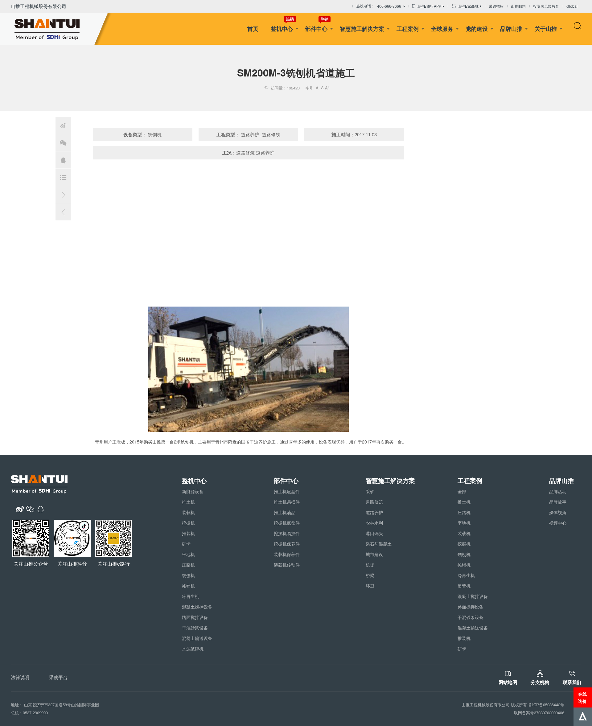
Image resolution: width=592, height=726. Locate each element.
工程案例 (408, 29)
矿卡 (186, 544)
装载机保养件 (287, 554)
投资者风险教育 (546, 6)
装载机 (188, 512)
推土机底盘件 (287, 491)
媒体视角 (557, 512)
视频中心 (557, 523)
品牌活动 (557, 491)
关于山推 (546, 29)
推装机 (188, 533)
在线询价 (582, 697)
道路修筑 (374, 502)
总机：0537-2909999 (29, 713)
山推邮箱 (518, 6)
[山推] (56, 29)
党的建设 (477, 29)
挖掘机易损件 (287, 533)
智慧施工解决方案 (362, 29)
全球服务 (442, 29)
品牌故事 (557, 502)
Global (572, 6)
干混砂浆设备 (195, 628)
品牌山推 (511, 29)
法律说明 (20, 677)
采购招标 (496, 6)
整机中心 (282, 29)
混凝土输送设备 (197, 638)
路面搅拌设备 (195, 617)
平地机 (188, 554)
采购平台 (58, 677)
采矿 (370, 491)
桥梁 (370, 575)
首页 (252, 29)
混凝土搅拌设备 (197, 607)
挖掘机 (188, 523)
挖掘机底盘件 (287, 523)
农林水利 (374, 523)
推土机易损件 (287, 502)
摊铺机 (188, 586)
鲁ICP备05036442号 (546, 704)
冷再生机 (190, 596)
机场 (370, 565)
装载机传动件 (287, 565)
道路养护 (374, 512)
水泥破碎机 (193, 649)
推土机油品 (284, 512)
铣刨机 (188, 575)
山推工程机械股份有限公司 (38, 6)
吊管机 (464, 586)
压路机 (188, 565)
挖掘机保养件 (287, 544)
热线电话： (378, 6)
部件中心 (316, 29)
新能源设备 (193, 491)
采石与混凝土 (379, 544)
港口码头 (374, 533)
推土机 (188, 502)
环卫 (370, 586)
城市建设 (374, 554)
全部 (462, 491)
